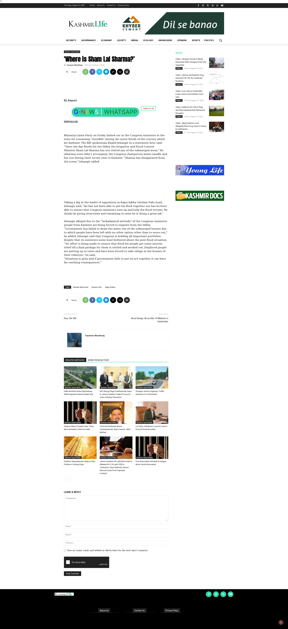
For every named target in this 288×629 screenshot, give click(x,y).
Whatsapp (120, 112)
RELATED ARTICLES (75, 360)
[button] (220, 40)
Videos (179, 68)
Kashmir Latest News (72, 52)
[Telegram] (106, 72)
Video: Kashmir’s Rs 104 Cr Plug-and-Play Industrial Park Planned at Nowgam (190, 110)
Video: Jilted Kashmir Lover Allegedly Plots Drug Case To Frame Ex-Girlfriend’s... (191, 126)
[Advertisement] (116, 87)
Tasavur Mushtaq (74, 65)
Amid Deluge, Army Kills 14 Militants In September (149, 320)
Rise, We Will (70, 318)
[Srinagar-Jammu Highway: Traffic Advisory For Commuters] (152, 377)
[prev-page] (66, 479)
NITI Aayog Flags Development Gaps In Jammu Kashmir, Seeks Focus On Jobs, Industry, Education (116, 394)
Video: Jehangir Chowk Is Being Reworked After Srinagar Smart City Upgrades (191, 62)
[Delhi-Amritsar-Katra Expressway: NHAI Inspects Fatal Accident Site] (80, 377)
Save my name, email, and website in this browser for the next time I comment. (107, 550)
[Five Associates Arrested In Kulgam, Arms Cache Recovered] (152, 447)
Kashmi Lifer (97, 287)
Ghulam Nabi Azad (80, 287)
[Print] (127, 72)
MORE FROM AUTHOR (98, 360)
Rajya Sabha (110, 287)
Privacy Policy (171, 610)
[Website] (213, 6)
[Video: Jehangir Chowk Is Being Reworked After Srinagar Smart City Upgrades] (216, 63)
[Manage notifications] (281, 622)
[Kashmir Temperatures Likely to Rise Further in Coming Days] (80, 447)
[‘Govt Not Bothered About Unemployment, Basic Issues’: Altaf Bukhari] (116, 412)
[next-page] (70, 479)
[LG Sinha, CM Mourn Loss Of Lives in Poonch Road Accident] (152, 412)
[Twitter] (208, 6)
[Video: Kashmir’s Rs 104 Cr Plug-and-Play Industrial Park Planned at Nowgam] (216, 111)
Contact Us (139, 610)
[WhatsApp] (217, 6)
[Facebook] (198, 6)
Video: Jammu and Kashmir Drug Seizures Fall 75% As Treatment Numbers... (190, 78)
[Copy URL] (113, 72)
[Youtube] (222, 6)
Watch (179, 52)
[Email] (120, 72)
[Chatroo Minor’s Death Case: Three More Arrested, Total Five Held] (80, 412)
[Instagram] (203, 6)
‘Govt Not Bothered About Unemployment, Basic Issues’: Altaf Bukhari (115, 429)
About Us (104, 610)
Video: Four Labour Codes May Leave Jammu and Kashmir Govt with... (189, 94)
